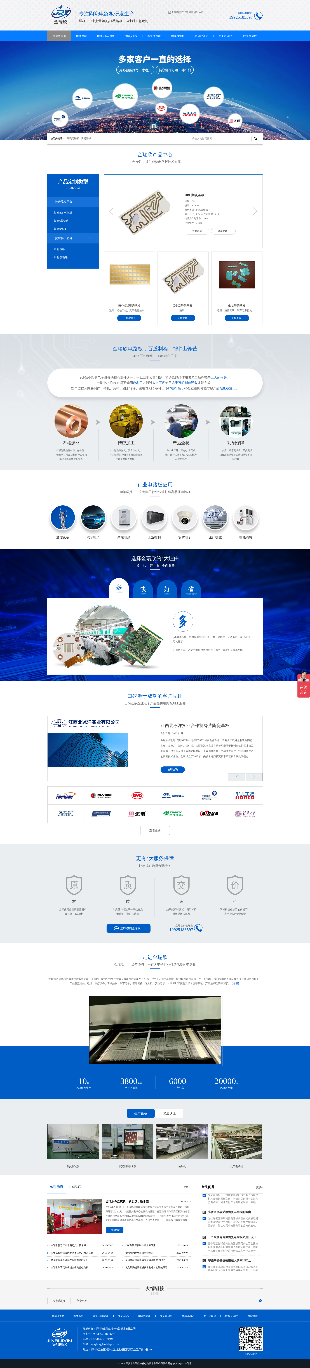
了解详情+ (114, 1229)
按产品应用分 (63, 201)
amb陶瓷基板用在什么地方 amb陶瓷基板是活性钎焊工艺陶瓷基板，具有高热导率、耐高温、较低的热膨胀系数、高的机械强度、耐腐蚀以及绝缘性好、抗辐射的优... (234, 1270)
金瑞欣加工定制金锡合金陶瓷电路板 (69, 1267)
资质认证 (169, 1113)
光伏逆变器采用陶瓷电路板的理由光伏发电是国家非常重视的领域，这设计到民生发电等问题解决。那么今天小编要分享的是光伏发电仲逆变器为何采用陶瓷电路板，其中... (233, 1198)
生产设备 (140, 1113)
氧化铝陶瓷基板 (129, 305)
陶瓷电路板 (73, 138)
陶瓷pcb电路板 (106, 36)
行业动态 (75, 1186)
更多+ (187, 1187)
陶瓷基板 (81, 36)
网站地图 (253, 1316)
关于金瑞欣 (225, 36)
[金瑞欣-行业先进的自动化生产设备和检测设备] (155, 90)
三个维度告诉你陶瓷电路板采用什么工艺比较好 (238, 1213)
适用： (183, 310)
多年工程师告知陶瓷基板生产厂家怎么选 (72, 1252)
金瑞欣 (188, 1363)
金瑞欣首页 (59, 36)
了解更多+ (129, 318)
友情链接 (155, 1288)
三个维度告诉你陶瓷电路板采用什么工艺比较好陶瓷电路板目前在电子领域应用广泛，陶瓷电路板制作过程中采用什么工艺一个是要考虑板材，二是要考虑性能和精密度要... (233, 1224)
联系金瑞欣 (250, 36)
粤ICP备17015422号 (104, 1333)
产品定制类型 (73, 181)
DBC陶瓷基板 (183, 305)
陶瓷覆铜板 (178, 36)
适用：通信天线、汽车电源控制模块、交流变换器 (137, 310)
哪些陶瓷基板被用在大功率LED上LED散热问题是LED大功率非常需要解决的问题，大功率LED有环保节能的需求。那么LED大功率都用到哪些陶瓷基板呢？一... (233, 1247)
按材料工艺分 (63, 238)
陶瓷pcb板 (131, 36)
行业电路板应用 (155, 484)
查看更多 (155, 830)
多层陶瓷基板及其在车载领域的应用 (69, 1260)
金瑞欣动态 (201, 36)
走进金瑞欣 (155, 957)
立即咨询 (197, 231)
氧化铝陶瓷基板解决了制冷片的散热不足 (146, 1267)
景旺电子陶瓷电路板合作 (184, 725)
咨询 (62, 522)
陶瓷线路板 (154, 36)
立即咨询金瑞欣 (130, 928)
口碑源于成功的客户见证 (155, 696)
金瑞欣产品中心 (155, 154)
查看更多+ (223, 231)
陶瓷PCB (82, 1300)
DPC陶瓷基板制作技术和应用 (140, 1245)
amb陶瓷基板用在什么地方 (225, 1260)
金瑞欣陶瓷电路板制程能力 (139, 1252)
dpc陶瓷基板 (194, 195)
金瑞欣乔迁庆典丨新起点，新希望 (127, 1201)
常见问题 (208, 1187)
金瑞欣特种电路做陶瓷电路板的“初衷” (145, 1260)
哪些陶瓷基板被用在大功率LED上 (229, 1236)
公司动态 (56, 1186)
